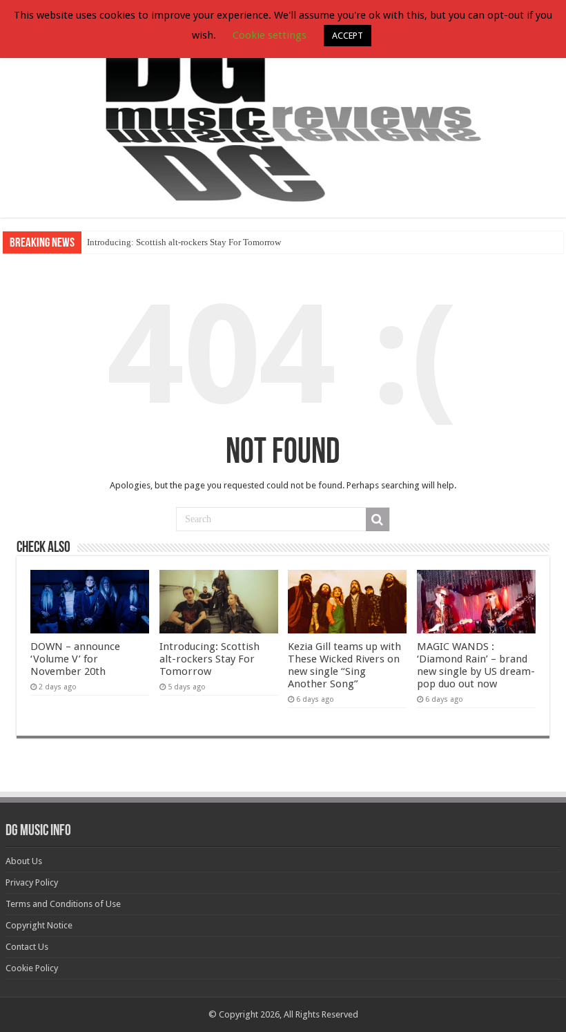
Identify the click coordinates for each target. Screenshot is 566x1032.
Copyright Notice (39, 925)
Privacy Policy (32, 882)
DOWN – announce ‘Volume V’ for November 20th (75, 659)
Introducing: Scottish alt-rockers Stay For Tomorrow (184, 242)
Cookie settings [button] (269, 35)
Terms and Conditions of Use (63, 904)
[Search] (377, 519)
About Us (24, 861)
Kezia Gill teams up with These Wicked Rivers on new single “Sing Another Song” (344, 665)
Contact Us (27, 947)
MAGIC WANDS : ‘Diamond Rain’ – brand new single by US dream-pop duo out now (476, 665)
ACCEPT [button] (347, 35)
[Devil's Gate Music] (283, 110)
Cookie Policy (32, 968)
